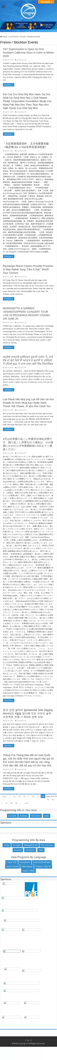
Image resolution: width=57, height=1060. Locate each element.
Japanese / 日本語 (28, 871)
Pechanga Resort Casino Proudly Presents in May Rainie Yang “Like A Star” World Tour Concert (28, 269)
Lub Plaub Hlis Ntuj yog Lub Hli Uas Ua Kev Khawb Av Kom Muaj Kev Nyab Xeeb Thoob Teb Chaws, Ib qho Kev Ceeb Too (28, 403)
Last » (27, 803)
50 (24, 796)
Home (4, 36)
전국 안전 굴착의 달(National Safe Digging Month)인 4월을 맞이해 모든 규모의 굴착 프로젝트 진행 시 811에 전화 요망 (28, 713)
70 (6, 803)
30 (14, 796)
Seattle (47, 816)
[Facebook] (26, 1040)
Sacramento (23, 816)
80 (11, 803)
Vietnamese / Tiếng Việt (43, 866)
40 (19, 796)
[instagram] (31, 1040)
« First (4, 796)
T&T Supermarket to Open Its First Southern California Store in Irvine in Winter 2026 (28, 52)
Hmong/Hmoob (25, 862)
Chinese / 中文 (11, 862)
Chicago (6, 845)
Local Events (14, 36)
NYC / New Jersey (47, 845)
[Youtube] (28, 1040)
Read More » (9, 85)
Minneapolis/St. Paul (30, 845)
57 (38, 796)
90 (16, 803)
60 (53, 799)
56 (33, 796)
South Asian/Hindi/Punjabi (41, 862)
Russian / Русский (12, 866)
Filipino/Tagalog (27, 866)
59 (48, 799)
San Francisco (35, 816)
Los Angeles (12, 816)
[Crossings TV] (28, 10)
